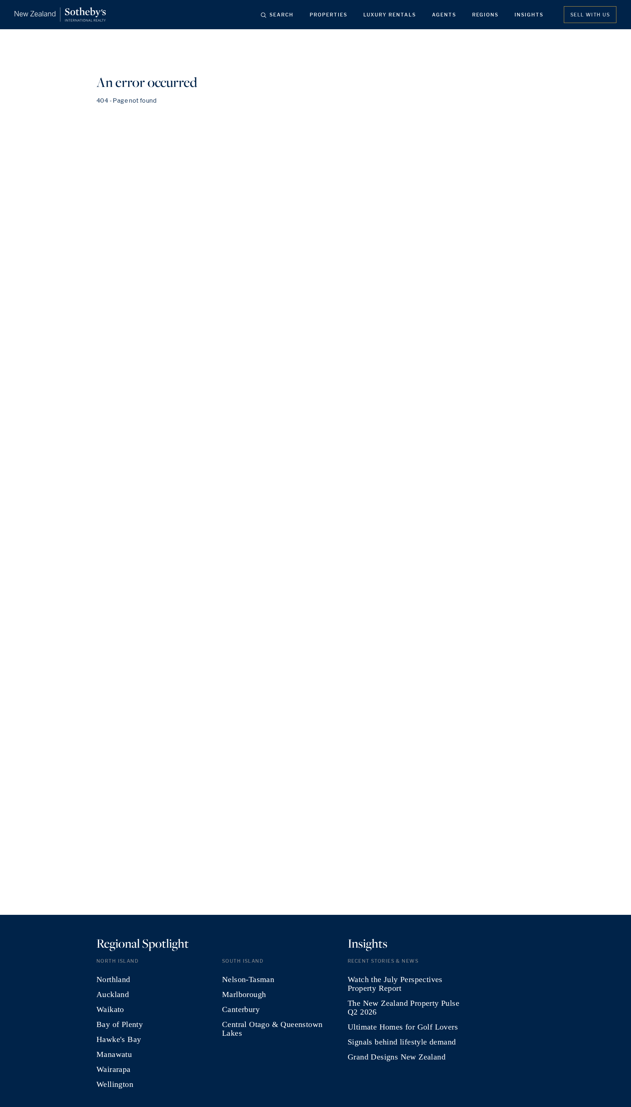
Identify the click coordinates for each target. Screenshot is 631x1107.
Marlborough (244, 994)
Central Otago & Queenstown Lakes (272, 1029)
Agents (444, 15)
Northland (113, 979)
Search (281, 15)
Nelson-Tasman (248, 979)
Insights (529, 15)
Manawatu (114, 1054)
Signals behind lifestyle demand (402, 1042)
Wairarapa (113, 1069)
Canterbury (241, 1009)
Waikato (110, 1009)
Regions (485, 15)
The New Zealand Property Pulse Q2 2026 (403, 1007)
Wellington (114, 1084)
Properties (328, 15)
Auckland (112, 994)
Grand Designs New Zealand (396, 1057)
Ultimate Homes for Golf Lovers (403, 1027)
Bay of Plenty (119, 1024)
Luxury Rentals (389, 15)
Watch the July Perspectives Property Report (395, 984)
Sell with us (590, 15)
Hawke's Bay (118, 1039)
